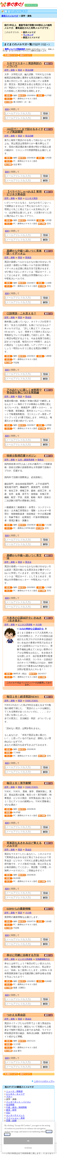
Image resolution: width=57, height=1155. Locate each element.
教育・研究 (11, 1110)
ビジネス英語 (31, 198)
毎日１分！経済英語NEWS (23, 696)
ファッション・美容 (15, 1118)
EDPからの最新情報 (19, 908)
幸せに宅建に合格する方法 (23, 955)
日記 (8, 1112)
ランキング (28, 35)
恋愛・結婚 (11, 1120)
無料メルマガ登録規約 (15, 49)
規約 (7, 109)
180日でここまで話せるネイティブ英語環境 (25, 130)
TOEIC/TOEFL (31, 700)
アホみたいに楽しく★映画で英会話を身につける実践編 (24, 391)
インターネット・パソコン (18, 1102)
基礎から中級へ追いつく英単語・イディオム (24, 252)
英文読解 (29, 70)
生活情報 (10, 1104)
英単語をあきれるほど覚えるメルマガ (24, 844)
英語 (20, 70)
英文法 (28, 562)
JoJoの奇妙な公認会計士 (31, 628)
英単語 (28, 257)
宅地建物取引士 (42, 959)
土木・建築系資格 (26, 459)
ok (28, 1141)
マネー (9, 1096)
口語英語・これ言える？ (21, 313)
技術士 (41, 459)
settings (28, 1147)
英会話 (28, 317)
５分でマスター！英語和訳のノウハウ (24, 65)
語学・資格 (9, 70)
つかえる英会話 (16, 1014)
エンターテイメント (15, 1115)
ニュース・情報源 (14, 1091)
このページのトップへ (44, 1081)
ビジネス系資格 (25, 624)
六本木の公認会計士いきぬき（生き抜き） (24, 619)
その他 (38, 624)
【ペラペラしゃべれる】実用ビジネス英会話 (24, 193)
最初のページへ (10, 55)
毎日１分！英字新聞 (19, 783)
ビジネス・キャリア (15, 1094)
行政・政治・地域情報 (16, 1107)
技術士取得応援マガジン (21, 455)
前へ (26, 55)
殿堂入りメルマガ (10, 16)
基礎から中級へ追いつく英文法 (24, 557)
